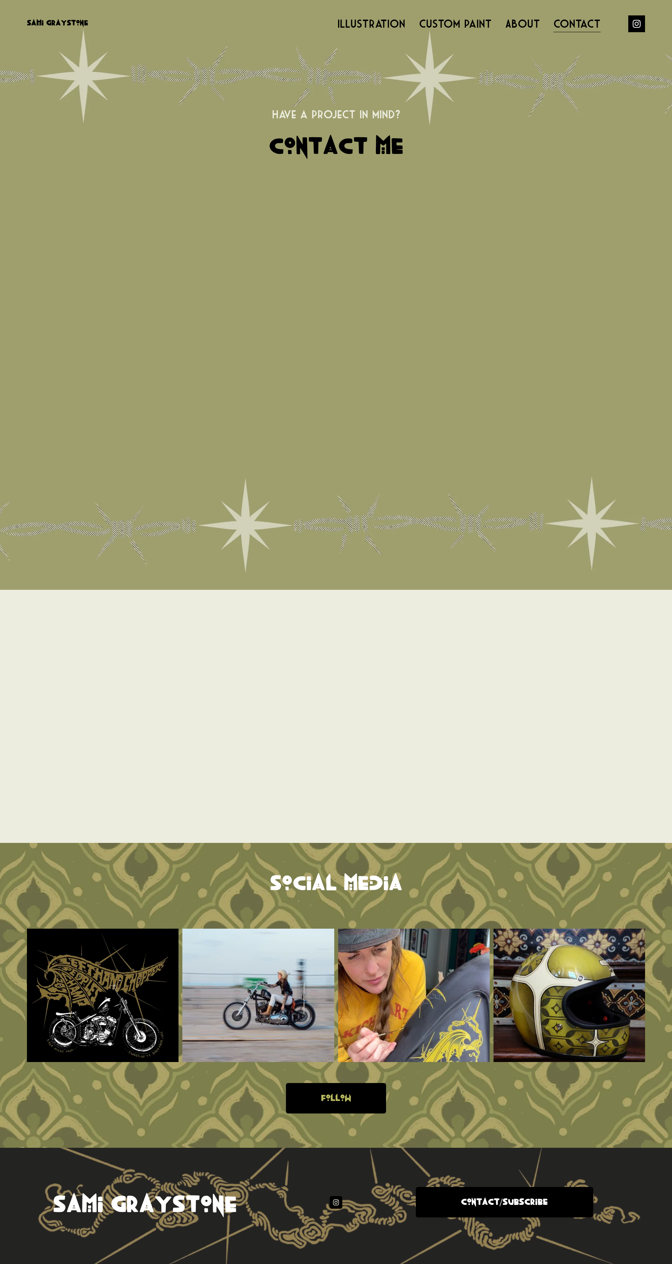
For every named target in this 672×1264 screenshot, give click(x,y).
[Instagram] (636, 23)
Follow (336, 1098)
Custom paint (455, 24)
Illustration (371, 24)
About (522, 24)
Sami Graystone (57, 23)
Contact (577, 24)
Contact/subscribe (504, 1202)
